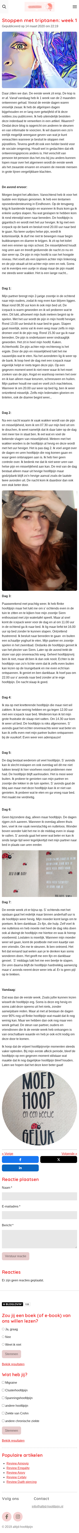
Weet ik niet (12, 1344)
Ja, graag (11, 1329)
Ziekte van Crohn (16, 1413)
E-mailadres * (11, 1206)
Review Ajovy (16, 1472)
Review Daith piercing (22, 1481)
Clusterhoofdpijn (16, 1390)
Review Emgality (18, 1468)
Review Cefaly (16, 1477)
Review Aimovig (18, 1463)
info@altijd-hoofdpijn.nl (47, 1506)
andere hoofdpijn (16, 1405)
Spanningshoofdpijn (18, 1398)
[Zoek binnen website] (4, 6)
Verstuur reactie (15, 1256)
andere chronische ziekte (21, 1421)
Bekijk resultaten (13, 1364)
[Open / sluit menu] (75, 6)
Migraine (10, 1382)
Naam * (7, 1187)
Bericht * (7, 1225)
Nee (7, 1337)
